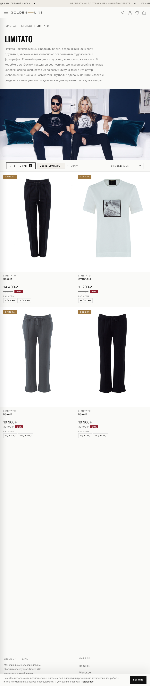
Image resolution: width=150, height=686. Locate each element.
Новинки (84, 665)
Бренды (26, 26)
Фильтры (22, 165)
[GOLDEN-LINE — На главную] (26, 12)
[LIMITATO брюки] (38, 221)
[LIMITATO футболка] (113, 221)
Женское (85, 672)
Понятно (138, 680)
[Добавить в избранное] (69, 177)
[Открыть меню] (6, 12)
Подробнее (87, 681)
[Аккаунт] (130, 12)
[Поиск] (123, 12)
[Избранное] (137, 12)
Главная (11, 26)
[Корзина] (144, 12)
